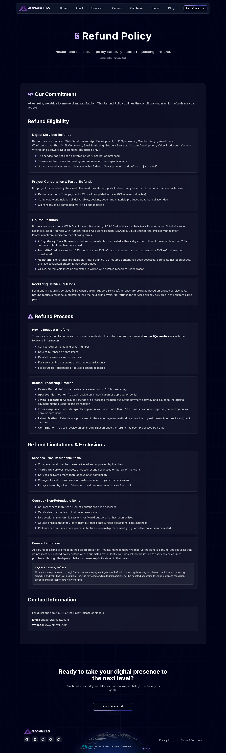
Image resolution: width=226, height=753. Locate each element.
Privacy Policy (167, 740)
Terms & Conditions (191, 740)
